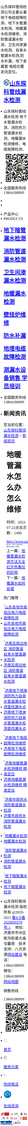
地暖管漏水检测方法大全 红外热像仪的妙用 (16, 562)
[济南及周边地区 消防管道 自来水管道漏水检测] (15, 660)
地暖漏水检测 (15, 841)
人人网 (14, 546)
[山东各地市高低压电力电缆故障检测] (15, 618)
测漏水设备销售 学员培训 (15, 378)
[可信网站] (23, 1119)
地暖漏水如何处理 (16, 583)
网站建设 (14, 954)
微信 (18, 546)
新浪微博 (20, 544)
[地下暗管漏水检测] (15, 881)
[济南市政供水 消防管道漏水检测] (15, 810)
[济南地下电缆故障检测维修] (15, 743)
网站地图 (11, 982)
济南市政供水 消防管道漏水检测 (15, 821)
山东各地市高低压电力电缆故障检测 (15, 628)
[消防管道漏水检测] (15, 856)
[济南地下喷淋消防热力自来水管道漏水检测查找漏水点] (15, 707)
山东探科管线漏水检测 (15, 91)
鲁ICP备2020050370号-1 (14, 923)
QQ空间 (15, 544)
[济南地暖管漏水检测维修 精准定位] (15, 774)
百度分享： (10, 544)
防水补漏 (15, 336)
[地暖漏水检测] (15, 836)
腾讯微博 (9, 546)
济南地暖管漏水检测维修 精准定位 (15, 784)
